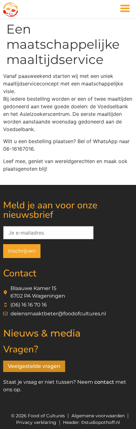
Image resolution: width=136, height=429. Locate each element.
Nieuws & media (42, 333)
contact (104, 382)
